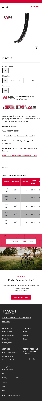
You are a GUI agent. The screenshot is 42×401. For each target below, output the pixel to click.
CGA (3, 390)
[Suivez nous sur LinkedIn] (34, 359)
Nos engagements (8, 335)
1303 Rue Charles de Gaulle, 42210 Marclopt (16, 318)
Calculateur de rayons (9, 352)
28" (5, 80)
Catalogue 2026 (7, 356)
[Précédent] (3, 54)
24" (26, 80)
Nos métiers (6, 339)
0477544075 (6, 322)
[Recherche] (7, 7)
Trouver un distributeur (10, 360)
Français (6, 367)
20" (33, 80)
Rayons (25, 335)
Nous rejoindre (7, 342)
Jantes (25, 331)
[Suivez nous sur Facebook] (25, 359)
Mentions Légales (7, 369)
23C (5, 70)
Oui (5, 90)
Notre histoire (7, 331)
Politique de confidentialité (11, 378)
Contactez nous (21, 297)
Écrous (25, 339)
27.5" (12, 80)
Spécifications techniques (14, 175)
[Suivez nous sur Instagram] (29, 359)
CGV (3, 386)
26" (20, 80)
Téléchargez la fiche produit (21, 242)
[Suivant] (39, 54)
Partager (5, 167)
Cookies (4, 382)
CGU (3, 373)
